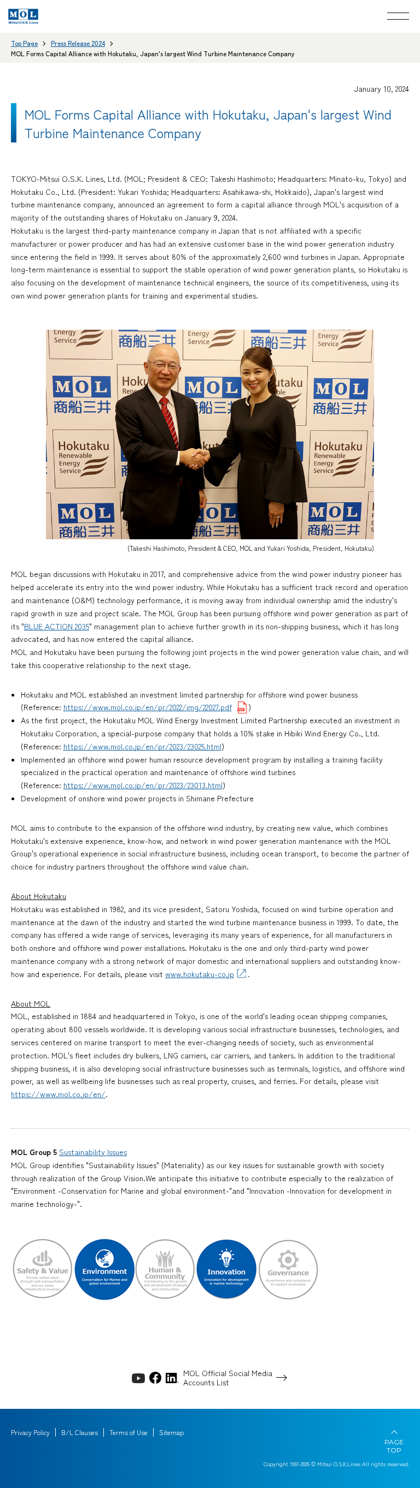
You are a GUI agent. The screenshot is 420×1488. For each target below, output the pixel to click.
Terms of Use (128, 1432)
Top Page (24, 42)
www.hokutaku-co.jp (199, 973)
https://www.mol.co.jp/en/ (58, 1093)
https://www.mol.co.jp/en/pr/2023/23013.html (143, 784)
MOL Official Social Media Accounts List (227, 1377)
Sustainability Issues (93, 1151)
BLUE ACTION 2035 (56, 626)
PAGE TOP (394, 1446)
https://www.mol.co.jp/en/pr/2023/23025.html (142, 746)
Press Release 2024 (78, 42)
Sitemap (171, 1432)
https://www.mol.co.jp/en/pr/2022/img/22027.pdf (147, 706)
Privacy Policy (30, 1432)
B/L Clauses (79, 1432)
